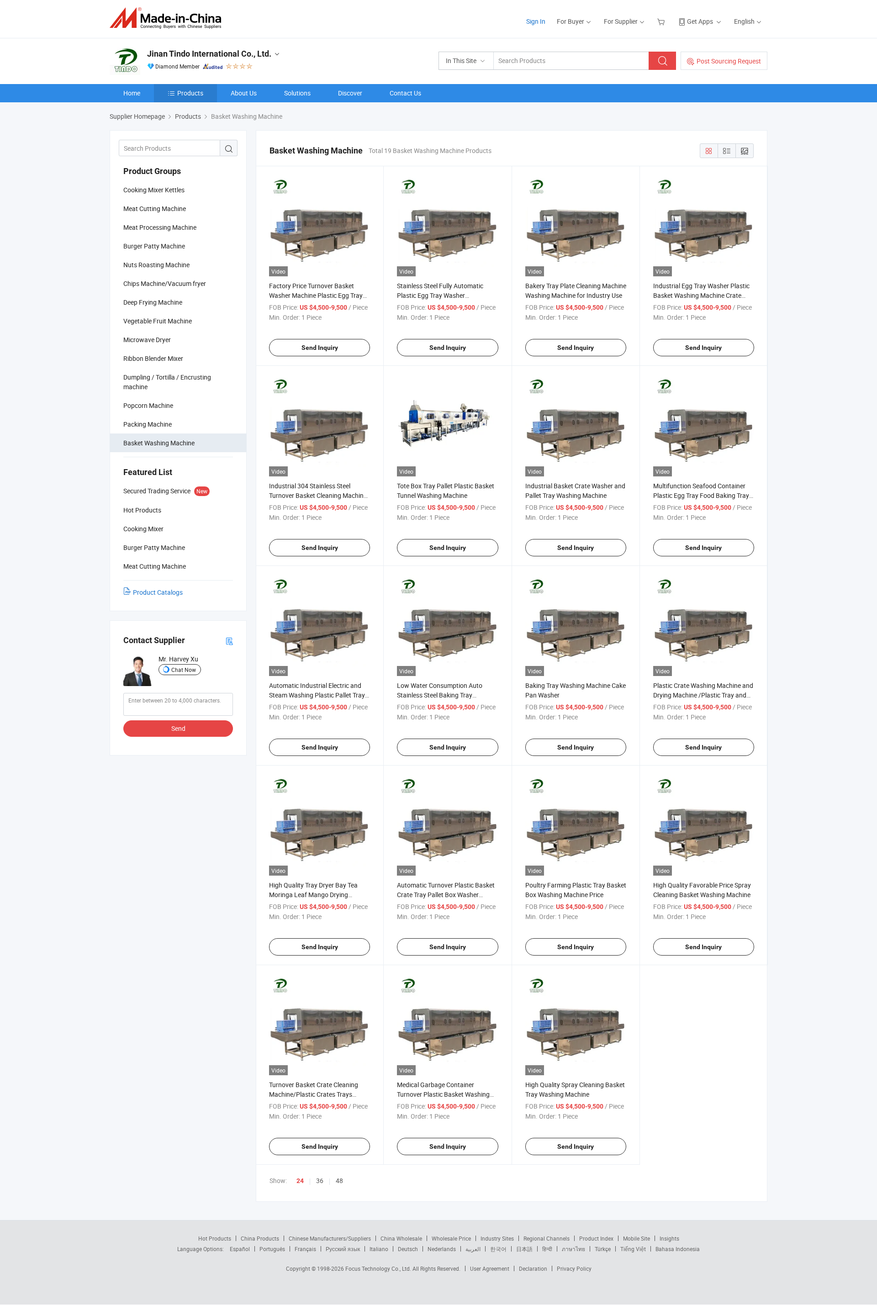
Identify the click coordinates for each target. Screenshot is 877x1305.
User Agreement (489, 1268)
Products (190, 93)
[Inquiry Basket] (662, 21)
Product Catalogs (158, 592)
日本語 (524, 1248)
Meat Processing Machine (159, 227)
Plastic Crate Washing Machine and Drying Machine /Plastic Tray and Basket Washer (703, 695)
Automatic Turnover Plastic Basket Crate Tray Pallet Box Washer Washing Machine (446, 895)
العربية (473, 1248)
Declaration (533, 1268)
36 (319, 1180)
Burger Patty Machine (154, 246)
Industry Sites (497, 1238)
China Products (260, 1238)
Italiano (379, 1248)
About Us (244, 93)
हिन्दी (547, 1248)
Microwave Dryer (147, 339)
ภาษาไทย (573, 1248)
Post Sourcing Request (729, 61)
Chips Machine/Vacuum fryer (164, 283)
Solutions (297, 93)
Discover (350, 93)
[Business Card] (229, 640)
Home (131, 93)
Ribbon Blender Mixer (153, 358)
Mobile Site (636, 1238)
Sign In (535, 21)
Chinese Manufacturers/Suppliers (330, 1238)
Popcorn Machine (148, 405)
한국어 (498, 1248)
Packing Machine (147, 424)
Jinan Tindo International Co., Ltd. (209, 53)
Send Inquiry (319, 347)
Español (240, 1248)
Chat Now (183, 669)
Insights (669, 1238)
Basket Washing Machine (159, 443)
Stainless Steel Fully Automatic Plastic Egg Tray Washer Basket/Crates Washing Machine (443, 295)
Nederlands (442, 1248)
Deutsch (408, 1248)
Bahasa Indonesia (677, 1248)
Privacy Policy (574, 1268)
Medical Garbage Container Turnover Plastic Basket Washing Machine (443, 1094)
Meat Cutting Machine (154, 208)
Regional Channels (546, 1238)
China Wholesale (401, 1238)
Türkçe (603, 1248)
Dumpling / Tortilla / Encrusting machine (167, 382)
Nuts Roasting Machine (156, 264)
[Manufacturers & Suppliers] (168, 18)
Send (178, 728)
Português (272, 1248)
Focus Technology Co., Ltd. (378, 1268)
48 (339, 1180)
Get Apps (700, 21)
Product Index (596, 1238)
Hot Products (214, 1238)
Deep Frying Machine (152, 302)
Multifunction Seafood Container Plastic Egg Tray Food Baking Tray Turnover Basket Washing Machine (702, 495)
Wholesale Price (451, 1238)
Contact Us (405, 93)
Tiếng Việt (633, 1248)
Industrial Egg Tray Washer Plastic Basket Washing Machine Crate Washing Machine (701, 295)
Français (305, 1248)
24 (300, 1180)
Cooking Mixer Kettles (154, 189)
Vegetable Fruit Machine (157, 321)
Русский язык (343, 1248)
